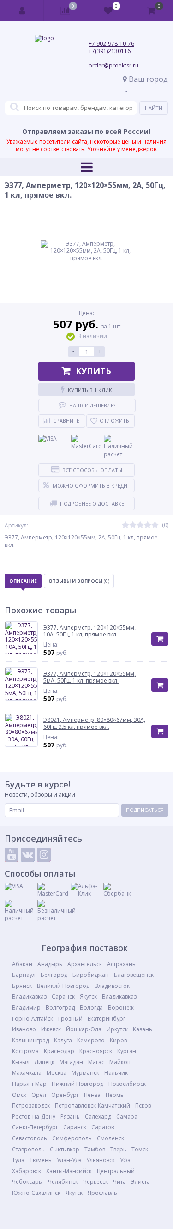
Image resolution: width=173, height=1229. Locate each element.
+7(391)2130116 (110, 51)
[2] (133, 525)
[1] (125, 525)
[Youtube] (11, 855)
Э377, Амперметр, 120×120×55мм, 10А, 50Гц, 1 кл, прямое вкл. (89, 631)
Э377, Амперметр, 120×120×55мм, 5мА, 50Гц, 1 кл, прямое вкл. (89, 677)
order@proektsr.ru (113, 65)
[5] (155, 525)
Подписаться (145, 809)
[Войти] (22, 10)
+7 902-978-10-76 (111, 44)
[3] (140, 525)
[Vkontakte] (28, 855)
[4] (147, 525)
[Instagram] (44, 855)
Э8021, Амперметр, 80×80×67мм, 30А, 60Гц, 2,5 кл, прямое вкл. (94, 723)
